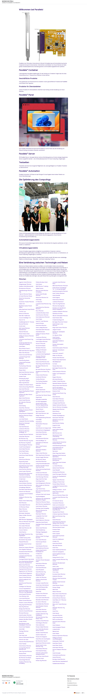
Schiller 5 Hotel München (59, 381)
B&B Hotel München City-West (59, 516)
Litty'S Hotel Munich (58, 617)
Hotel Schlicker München (25, 483)
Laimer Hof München (41, 577)
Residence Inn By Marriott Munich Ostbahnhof (59, 308)
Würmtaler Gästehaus (24, 513)
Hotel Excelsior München (25, 615)
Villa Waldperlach (57, 361)
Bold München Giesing (58, 423)
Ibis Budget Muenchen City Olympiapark (25, 534)
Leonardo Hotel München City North (60, 498)
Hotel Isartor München (41, 434)
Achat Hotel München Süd (42, 361)
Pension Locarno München (26, 602)
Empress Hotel (56, 391)
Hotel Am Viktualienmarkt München (59, 563)
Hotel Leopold (56, 533)
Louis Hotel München (24, 598)
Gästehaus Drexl (57, 413)
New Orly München (24, 606)
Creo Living (55, 572)
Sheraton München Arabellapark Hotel (41, 356)
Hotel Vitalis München (24, 449)
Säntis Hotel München (41, 528)
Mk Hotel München (23, 613)
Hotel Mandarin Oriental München (42, 606)
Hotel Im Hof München (24, 491)
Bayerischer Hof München (25, 571)
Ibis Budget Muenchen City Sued (59, 368)
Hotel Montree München (25, 469)
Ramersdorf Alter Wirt (58, 417)
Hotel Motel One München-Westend (43, 308)
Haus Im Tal (22, 320)
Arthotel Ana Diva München (26, 617)
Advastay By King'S (24, 378)
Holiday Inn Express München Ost (43, 392)
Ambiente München (57, 576)
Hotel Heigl (38, 299)
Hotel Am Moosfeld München (26, 641)
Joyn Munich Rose (40, 489)
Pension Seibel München (42, 627)
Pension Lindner (57, 427)
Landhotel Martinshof (58, 301)
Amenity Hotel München (59, 472)
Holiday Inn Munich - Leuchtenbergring (58, 638)
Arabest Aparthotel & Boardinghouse (41, 550)
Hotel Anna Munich (57, 543)
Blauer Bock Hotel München (60, 593)
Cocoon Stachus (23, 530)
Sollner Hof (22, 303)
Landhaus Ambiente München (60, 311)
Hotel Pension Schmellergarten (57, 338)
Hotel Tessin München (24, 463)
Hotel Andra (39, 556)
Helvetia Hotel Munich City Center (59, 393)
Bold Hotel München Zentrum (26, 372)
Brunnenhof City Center (25, 539)
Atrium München (40, 518)
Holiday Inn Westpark (41, 350)
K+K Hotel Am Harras (58, 501)
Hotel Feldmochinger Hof (59, 596)
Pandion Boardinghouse (59, 415)
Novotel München (23, 324)
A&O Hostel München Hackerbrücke (24, 329)
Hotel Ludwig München (41, 327)
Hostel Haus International (42, 585)
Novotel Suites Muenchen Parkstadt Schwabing (25, 474)
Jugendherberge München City (25, 291)
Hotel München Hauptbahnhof (60, 661)
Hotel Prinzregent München (59, 474)
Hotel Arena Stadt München (26, 455)
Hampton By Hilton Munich (25, 619)
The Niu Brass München (25, 366)
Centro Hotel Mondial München (41, 294)
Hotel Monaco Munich (58, 585)
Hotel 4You (55, 547)
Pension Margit (56, 587)
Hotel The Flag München (59, 303)
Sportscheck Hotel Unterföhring (57, 435)
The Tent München (24, 453)
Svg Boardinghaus (40, 496)
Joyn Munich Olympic (24, 380)
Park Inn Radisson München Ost (59, 650)
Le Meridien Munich (41, 352)
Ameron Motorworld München (26, 637)
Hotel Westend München (42, 438)
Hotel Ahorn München (41, 611)
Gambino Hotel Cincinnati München (59, 582)
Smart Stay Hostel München (43, 364)
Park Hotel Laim (23, 635)
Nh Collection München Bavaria (25, 403)
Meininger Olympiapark (41, 532)
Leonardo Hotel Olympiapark (43, 354)
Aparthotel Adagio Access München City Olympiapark (25, 591)
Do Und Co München (41, 602)
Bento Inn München (24, 313)
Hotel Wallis (39, 419)
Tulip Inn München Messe (25, 294)
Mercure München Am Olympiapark (41, 511)
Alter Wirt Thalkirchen (24, 315)
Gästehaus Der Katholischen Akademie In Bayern (43, 499)
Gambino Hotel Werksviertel (26, 286)
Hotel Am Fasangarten (58, 551)
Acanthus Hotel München (42, 620)
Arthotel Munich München (59, 598)
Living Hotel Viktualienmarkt (43, 463)
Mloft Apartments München (43, 455)
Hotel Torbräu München (59, 293)
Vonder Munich (23, 621)
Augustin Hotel (56, 425)
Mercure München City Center (26, 521)
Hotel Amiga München (24, 660)
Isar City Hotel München (42, 407)
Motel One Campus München (26, 547)
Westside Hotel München (42, 599)
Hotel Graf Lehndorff (58, 353)
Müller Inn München (57, 355)
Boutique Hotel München (59, 659)
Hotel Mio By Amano (24, 360)
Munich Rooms (39, 409)
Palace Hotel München (41, 453)
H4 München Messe (24, 507)
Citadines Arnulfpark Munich (26, 384)
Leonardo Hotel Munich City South (26, 340)
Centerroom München (41, 472)
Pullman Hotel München (42, 375)
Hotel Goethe (56, 531)
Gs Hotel (55, 364)
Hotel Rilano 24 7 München (59, 600)
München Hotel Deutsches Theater (59, 579)
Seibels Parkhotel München (59, 405)
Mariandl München (23, 542)
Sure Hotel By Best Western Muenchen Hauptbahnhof (26, 562)
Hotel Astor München (41, 383)
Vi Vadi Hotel (22, 479)
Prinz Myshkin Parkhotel (25, 549)
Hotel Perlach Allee (57, 317)
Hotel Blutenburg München (59, 445)
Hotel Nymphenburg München (43, 417)
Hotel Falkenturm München (42, 520)
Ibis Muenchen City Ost (41, 641)
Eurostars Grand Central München (25, 544)
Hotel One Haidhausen (58, 539)
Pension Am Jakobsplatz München (59, 332)
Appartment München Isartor (43, 643)
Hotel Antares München (25, 646)
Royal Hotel (39, 397)
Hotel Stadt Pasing (23, 451)
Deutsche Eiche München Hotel (59, 622)
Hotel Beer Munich (57, 643)
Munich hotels (7, 1)
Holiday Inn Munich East (58, 482)
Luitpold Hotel (56, 629)
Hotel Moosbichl (40, 569)
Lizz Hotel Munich (23, 419)
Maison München (57, 591)
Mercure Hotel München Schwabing (42, 291)
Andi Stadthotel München (42, 548)
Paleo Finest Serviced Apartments (58, 492)
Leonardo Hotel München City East (43, 304)
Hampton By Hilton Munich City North (25, 395)
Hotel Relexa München (41, 648)
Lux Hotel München (57, 466)
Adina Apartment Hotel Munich (26, 309)
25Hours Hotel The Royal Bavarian (42, 537)
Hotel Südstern (56, 625)
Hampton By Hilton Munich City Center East (42, 466)
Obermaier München (41, 514)
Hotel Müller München (24, 523)
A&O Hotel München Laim (42, 413)
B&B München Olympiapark (26, 519)
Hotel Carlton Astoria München (58, 430)
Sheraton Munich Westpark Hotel (43, 560)
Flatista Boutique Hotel (41, 282)
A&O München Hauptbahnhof (43, 504)
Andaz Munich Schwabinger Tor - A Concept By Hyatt (59, 288)
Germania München (57, 615)
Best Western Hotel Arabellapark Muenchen (25, 624)
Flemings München (23, 631)
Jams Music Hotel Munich (42, 656)
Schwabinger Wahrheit (24, 487)
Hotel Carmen (39, 387)
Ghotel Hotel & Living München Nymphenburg (42, 404)
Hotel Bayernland (40, 481)
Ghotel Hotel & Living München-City (41, 645)
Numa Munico (56, 411)
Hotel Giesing (22, 405)
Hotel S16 (21, 633)
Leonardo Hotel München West (59, 282)
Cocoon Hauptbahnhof (25, 588)
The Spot (38, 426)
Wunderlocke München (25, 288)
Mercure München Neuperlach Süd (40, 574)
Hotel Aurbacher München (59, 371)
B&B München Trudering (42, 286)
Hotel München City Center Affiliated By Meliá (26, 466)
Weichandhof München (42, 424)
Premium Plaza (56, 529)
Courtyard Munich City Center (26, 559)
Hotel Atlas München (41, 609)
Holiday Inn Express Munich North (42, 334)
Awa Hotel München (24, 389)
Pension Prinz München (42, 593)
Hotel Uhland (56, 633)
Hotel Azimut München (41, 506)
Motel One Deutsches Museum (24, 298)
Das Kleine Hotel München (25, 489)
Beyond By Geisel (23, 461)
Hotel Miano (22, 346)
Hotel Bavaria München (42, 546)
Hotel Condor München (25, 471)
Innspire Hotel (22, 376)
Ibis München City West (25, 442)
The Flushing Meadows (41, 381)
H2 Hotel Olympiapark (41, 401)
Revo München (40, 311)
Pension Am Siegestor (41, 636)
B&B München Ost (57, 433)
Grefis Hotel (22, 326)
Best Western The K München (60, 525)
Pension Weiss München (59, 484)
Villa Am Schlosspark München (60, 315)
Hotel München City (41, 572)
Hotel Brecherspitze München (60, 291)
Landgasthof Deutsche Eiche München (60, 486)
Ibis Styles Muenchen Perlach (60, 322)
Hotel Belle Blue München (42, 604)
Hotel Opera (39, 284)
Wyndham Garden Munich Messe (25, 306)
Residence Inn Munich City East (42, 372)
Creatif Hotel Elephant (24, 447)
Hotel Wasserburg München (26, 567)
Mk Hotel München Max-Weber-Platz (42, 618)
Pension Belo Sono (57, 366)
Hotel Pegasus (56, 297)
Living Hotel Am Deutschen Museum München (59, 442)
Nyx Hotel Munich (40, 411)
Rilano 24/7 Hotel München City (59, 604)
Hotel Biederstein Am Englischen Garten (58, 448)
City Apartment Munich (58, 512)
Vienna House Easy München (26, 387)
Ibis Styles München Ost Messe (42, 366)
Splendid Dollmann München (60, 383)
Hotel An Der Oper (23, 639)
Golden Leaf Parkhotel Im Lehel (59, 374)
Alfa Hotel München (58, 379)
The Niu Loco (22, 311)
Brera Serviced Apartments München (43, 491)
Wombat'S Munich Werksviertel (57, 459)
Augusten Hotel (40, 658)
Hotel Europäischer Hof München (25, 580)
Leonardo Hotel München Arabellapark (25, 556)
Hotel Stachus (22, 532)
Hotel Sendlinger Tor (41, 440)
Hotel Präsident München (25, 575)
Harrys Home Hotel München (60, 385)
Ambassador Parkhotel (58, 641)
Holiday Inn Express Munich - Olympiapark (26, 410)
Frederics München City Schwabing (25, 662)
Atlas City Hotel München (25, 651)
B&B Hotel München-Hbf (25, 528)
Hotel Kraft (38, 544)
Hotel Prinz (55, 611)
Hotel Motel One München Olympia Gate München (59, 522)
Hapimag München (23, 481)
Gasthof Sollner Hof (41, 634)
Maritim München (23, 511)
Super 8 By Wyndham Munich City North (26, 391)
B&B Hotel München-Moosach (60, 285)
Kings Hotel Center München (60, 327)
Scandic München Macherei (26, 434)
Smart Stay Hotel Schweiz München (59, 463)
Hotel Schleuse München (25, 655)
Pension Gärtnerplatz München (58, 345)
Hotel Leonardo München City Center (60, 560)
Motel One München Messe (43, 502)
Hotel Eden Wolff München (42, 329)
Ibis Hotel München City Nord (43, 369)
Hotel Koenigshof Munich (59, 627)
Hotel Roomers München (42, 315)
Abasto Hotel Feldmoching (25, 500)
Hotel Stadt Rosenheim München (58, 536)
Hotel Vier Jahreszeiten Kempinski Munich (42, 653)
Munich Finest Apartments (59, 359)
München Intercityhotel (58, 306)
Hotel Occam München (58, 401)
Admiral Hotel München (58, 468)
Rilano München (23, 509)
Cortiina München (40, 379)
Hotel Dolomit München (25, 477)
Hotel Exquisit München (25, 594)
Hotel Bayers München (41, 623)
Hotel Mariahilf (56, 470)
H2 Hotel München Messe (25, 296)
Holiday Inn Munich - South (59, 489)
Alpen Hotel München (24, 398)
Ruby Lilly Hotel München (25, 604)
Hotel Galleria (39, 534)
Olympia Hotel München (58, 409)
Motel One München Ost (42, 297)
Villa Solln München (57, 545)
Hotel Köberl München (58, 399)
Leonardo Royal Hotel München (24, 357)
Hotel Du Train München (42, 321)
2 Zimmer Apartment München (60, 514)
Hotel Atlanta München (41, 341)
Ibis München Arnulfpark (25, 657)
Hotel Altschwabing (40, 589)
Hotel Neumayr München (42, 477)
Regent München (57, 377)
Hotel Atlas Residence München (58, 341)
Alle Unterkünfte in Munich (73, 678)
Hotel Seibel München (24, 505)
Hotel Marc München (24, 408)
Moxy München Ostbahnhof (26, 413)
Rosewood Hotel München (25, 551)
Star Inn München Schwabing (60, 407)
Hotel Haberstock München (43, 317)
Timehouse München (41, 337)
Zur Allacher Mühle (57, 335)
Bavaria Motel (22, 653)
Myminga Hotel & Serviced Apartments (59, 456)
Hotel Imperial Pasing (41, 650)
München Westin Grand (58, 527)
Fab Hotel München (24, 426)
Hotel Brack (39, 422)
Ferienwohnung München (59, 655)
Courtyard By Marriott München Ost (24, 648)
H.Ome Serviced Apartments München (43, 470)
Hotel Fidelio (39, 319)
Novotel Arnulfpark (40, 345)
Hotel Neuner (56, 602)
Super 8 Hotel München (25, 577)
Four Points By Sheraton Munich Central (42, 629)
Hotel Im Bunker (40, 323)
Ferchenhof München (58, 503)
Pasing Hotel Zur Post (58, 557)
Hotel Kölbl (21, 629)
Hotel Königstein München (25, 445)
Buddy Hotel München (24, 609)
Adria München (56, 396)
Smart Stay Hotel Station (59, 453)
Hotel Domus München (58, 299)
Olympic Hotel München (58, 480)
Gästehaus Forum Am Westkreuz (58, 420)
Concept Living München (42, 583)
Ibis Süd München (40, 565)
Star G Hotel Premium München (41, 446)
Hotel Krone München (24, 459)
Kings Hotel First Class (41, 479)
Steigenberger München (25, 284)
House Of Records (40, 343)
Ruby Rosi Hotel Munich (42, 522)
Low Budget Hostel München (43, 339)
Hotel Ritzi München (24, 553)
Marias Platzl (22, 370)
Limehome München (24, 428)
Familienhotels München (59, 663)
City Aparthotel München (25, 569)
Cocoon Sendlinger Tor (25, 317)
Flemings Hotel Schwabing (42, 508)
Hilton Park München (24, 352)
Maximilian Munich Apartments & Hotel (43, 525)
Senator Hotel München (42, 632)
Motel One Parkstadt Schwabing (24, 424)
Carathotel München (41, 377)
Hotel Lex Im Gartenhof (58, 505)
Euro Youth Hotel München (42, 597)
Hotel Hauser (56, 613)
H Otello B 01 (39, 553)
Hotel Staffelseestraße (42, 587)
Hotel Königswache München (43, 483)
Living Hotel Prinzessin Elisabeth (24, 363)
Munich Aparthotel (40, 389)
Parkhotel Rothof (23, 368)
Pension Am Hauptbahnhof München (59, 477)
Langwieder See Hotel (41, 516)
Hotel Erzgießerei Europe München (59, 554)
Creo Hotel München (41, 539)
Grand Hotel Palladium (24, 627)
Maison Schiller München (25, 515)
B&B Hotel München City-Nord (26, 350)
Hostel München (57, 657)
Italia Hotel (55, 589)
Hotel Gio (38, 385)
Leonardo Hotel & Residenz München (26, 494)
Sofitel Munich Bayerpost (25, 573)
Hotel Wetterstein (40, 331)
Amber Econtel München (25, 600)
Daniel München (57, 519)
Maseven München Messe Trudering (25, 416)
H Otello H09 (39, 558)
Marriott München (23, 331)
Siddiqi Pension (39, 288)
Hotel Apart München (58, 647)
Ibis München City (23, 438)
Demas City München (41, 660)
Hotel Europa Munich (41, 542)
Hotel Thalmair (22, 643)
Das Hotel (21, 457)
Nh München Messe (41, 459)
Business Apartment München (60, 635)
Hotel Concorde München (25, 354)
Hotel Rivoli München (41, 461)
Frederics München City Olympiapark (42, 614)
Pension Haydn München (42, 457)
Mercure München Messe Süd (60, 495)
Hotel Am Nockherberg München (58, 439)
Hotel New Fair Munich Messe (43, 395)
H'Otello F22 (56, 541)
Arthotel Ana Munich (41, 595)
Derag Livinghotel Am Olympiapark (58, 569)
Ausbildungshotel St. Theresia (26, 322)
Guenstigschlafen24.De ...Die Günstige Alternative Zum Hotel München (60, 508)
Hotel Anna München (41, 325)
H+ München (39, 301)
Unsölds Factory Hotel (24, 537)
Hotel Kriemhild (56, 295)
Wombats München (41, 347)
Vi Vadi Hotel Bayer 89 (58, 320)
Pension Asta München (58, 357)
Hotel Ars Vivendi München (26, 611)
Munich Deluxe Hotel (24, 333)
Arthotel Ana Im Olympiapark (43, 430)
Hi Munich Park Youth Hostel (43, 494)
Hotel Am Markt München (25, 485)
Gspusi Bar (38, 591)
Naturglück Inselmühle (41, 399)
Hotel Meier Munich (57, 645)
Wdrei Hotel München (24, 565)
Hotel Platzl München (41, 432)
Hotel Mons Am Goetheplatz (43, 639)
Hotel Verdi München (41, 567)
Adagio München (40, 415)
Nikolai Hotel (56, 631)
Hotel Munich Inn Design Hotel (43, 428)
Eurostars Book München (59, 574)
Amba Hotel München (41, 359)
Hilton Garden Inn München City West (42, 486)
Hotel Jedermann (40, 625)
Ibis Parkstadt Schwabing (42, 475)
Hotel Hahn (38, 436)
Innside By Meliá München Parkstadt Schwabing (25, 343)
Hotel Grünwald (56, 653)
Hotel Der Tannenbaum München (58, 350)
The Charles (22, 517)
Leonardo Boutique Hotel (42, 313)
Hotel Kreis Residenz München (41, 450)
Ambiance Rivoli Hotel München (41, 580)
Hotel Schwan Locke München (58, 324)
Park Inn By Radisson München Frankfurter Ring (59, 388)
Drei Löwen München (24, 526)
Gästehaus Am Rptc (58, 313)
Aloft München (23, 503)
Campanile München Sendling (26, 421)
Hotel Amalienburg (40, 530)
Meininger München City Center (59, 608)
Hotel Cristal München (24, 400)
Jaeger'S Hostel (57, 329)
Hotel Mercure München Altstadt (42, 443)
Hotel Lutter (56, 566)
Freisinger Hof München (25, 586)
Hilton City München (24, 382)
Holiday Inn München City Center (25, 498)
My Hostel (55, 451)
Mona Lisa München (58, 619)
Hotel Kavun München (41, 563)
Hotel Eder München (24, 436)
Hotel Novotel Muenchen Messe (25, 583)
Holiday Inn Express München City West (26, 336)
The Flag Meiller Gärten (25, 374)
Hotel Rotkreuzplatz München (60, 348)
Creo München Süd (24, 596)
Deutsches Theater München (26, 301)
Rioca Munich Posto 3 (24, 348)
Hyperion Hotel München (25, 282)
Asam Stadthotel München (59, 549)
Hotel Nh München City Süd (26, 440)
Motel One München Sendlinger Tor (24, 431)
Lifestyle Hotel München (59, 403)
